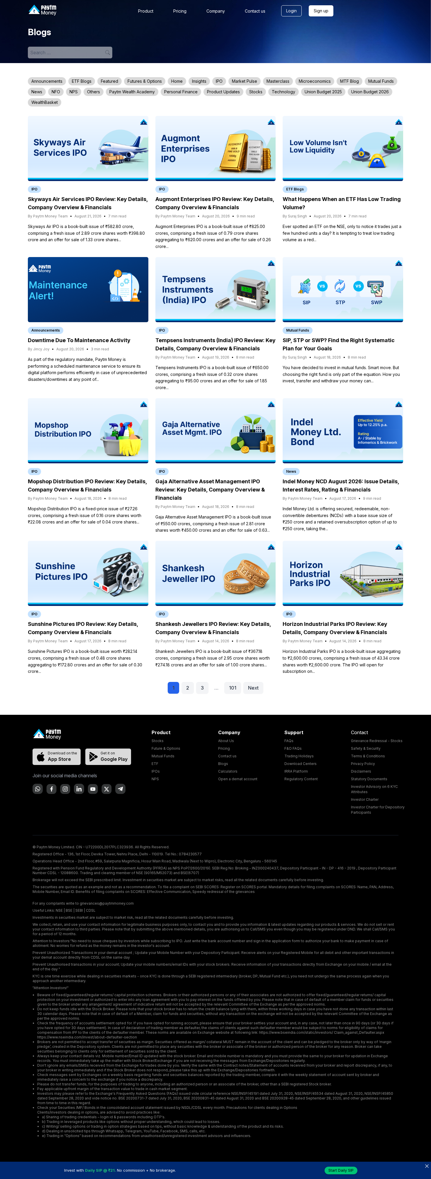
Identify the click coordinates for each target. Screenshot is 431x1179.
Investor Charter (365, 799)
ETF (155, 763)
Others (93, 91)
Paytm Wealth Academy (132, 91)
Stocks (255, 91)
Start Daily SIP (341, 1170)
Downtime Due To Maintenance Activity (79, 340)
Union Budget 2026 (370, 91)
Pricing (179, 11)
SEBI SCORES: (208, 887)
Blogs (223, 763)
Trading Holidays (299, 756)
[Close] (426, 1166)
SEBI (79, 910)
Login (291, 10)
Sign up (321, 10)
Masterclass (278, 81)
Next (253, 688)
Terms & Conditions (368, 756)
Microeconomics (315, 81)
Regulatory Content (301, 779)
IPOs (156, 771)
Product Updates (223, 91)
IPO (219, 81)
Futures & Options (145, 81)
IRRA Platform (296, 771)
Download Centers (300, 763)
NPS (73, 91)
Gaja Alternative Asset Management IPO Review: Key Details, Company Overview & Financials (210, 489)
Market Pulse (244, 81)
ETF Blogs (81, 81)
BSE (69, 910)
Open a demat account (237, 779)
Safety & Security (366, 748)
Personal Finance (181, 91)
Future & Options (166, 748)
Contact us (255, 11)
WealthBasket (44, 102)
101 (232, 688)
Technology (283, 91)
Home (177, 81)
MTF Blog (349, 81)
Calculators (227, 771)
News (36, 91)
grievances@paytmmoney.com (107, 903)
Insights (199, 81)
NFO (56, 91)
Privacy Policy (363, 763)
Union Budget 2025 (323, 91)
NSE (59, 910)
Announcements (46, 81)
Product (145, 11)
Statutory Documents (369, 779)
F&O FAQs (293, 748)
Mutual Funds (381, 81)
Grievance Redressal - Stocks (377, 741)
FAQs (288, 741)
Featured (109, 81)
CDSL (91, 910)
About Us (226, 741)
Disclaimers (361, 771)
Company (215, 11)
